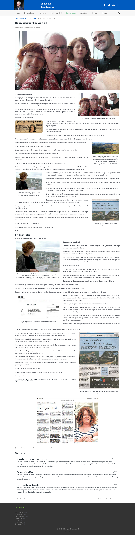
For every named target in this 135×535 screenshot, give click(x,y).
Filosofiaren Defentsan (23, 499)
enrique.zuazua (35, 27)
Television (20, 522)
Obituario (53, 448)
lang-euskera (32, 18)
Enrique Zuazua (29, 13)
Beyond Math (71, 13)
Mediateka (83, 13)
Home (18, 13)
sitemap (105, 13)
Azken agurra (39, 448)
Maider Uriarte (47, 448)
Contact (94, 13)
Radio (18, 520)
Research (43, 13)
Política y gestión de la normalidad (108, 499)
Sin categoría (19, 524)
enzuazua (46, 3)
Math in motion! (56, 13)
